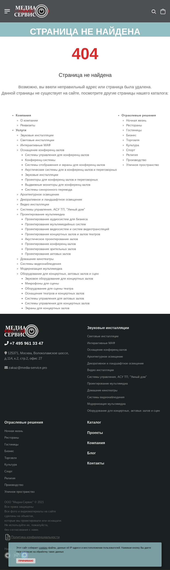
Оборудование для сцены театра (49, 288)
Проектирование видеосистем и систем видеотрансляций (67, 229)
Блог (91, 453)
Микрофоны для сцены (42, 283)
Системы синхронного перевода (48, 189)
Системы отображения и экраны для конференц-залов (65, 165)
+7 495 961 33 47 (26, 343)
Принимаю (25, 560)
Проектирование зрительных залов (50, 249)
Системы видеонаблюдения (40, 263)
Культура (132, 145)
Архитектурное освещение (39, 194)
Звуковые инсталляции (37, 135)
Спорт (130, 150)
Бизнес (131, 135)
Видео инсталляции (34, 204)
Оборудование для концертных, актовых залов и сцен (59, 273)
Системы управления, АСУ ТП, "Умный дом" (52, 209)
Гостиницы (134, 130)
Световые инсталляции (37, 140)
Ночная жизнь (136, 120)
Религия (132, 155)
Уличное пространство (142, 165)
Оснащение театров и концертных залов (54, 293)
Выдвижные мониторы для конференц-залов (57, 184)
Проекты (95, 432)
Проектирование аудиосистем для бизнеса (56, 219)
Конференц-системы (40, 160)
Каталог (94, 422)
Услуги (21, 130)
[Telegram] (7, 555)
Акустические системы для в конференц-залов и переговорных (71, 169)
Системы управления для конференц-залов (57, 155)
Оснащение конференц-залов (42, 150)
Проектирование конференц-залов (50, 244)
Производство (136, 160)
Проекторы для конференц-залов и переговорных (61, 179)
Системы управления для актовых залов (54, 298)
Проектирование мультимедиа (42, 214)
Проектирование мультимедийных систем (55, 224)
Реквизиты (27, 125)
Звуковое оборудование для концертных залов (59, 278)
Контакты (95, 463)
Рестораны (134, 125)
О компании (29, 120)
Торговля (132, 140)
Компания (23, 115)
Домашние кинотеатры (37, 259)
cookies (43, 547)
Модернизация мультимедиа (41, 268)
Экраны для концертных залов (47, 308)
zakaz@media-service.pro (28, 367)
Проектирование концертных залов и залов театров (62, 234)
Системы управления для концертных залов (57, 303)
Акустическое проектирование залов (51, 239)
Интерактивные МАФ (35, 145)
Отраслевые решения (139, 115)
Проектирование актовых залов (48, 254)
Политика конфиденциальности (35, 537)
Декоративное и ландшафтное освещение (51, 199)
